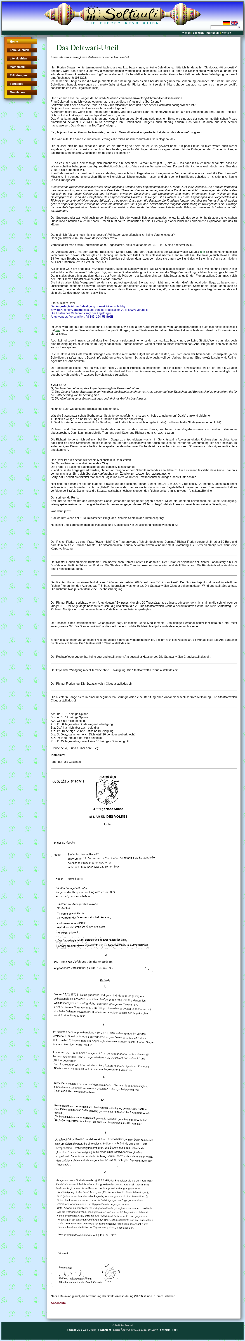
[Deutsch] (227, 23)
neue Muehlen (19, 50)
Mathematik (17, 66)
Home (14, 41)
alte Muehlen (18, 58)
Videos (186, 32)
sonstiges (16, 83)
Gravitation (17, 92)
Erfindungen (18, 75)
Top (174, 1329)
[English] (234, 23)
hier (202, 251)
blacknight (104, 1329)
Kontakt (226, 32)
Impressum (212, 32)
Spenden (198, 32)
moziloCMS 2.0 (77, 1329)
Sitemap (165, 1329)
